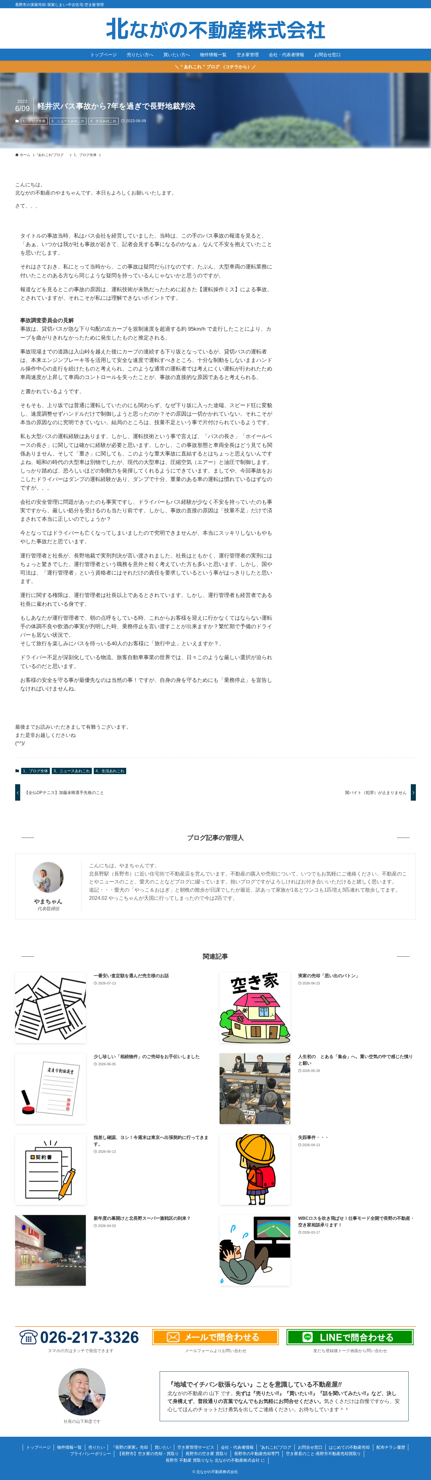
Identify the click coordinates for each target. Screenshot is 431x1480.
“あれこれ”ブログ (275, 1447)
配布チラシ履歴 (390, 1447)
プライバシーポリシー (90, 1453)
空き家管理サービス (195, 1447)
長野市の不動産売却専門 (256, 1453)
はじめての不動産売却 (349, 1447)
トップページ (38, 1447)
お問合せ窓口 (310, 1447)
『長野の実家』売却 (129, 1447)
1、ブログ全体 (34, 121)
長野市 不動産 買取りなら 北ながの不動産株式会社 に (215, 1460)
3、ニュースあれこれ (68, 121)
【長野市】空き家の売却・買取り (148, 1453)
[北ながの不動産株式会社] (215, 28)
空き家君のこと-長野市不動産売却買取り (323, 1453)
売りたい (96, 1447)
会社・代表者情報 (237, 1447)
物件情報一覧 (69, 1447)
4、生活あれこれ (103, 121)
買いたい (163, 1447)
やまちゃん (48, 901)
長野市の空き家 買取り (207, 1453)
